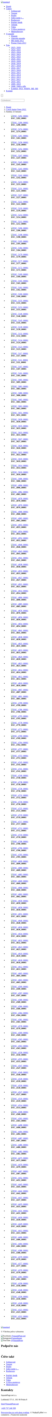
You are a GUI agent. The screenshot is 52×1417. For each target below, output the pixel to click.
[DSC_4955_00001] (19, 525)
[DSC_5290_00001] (19, 123)
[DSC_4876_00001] (19, 611)
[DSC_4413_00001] (19, 1231)
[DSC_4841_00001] (19, 630)
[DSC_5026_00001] (19, 446)
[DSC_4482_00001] (19, 1151)
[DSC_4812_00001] (19, 677)
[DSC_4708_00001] (19, 841)
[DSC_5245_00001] (19, 162)
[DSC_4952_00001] (19, 538)
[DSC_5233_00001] (19, 182)
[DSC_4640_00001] (19, 921)
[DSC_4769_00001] (19, 736)
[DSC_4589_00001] (19, 1000)
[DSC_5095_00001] (19, 380)
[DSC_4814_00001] (19, 670)
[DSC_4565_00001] (19, 1039)
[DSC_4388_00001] (19, 1250)
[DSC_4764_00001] (19, 742)
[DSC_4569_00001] (19, 1033)
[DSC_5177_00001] (19, 261)
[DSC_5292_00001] (19, 116)
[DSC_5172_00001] (19, 268)
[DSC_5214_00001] (19, 215)
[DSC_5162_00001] (19, 287)
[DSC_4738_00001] (19, 782)
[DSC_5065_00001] (19, 400)
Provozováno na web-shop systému (15, 1412)
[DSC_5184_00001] (19, 248)
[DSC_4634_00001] (19, 934)
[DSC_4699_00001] (19, 861)
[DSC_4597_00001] (19, 993)
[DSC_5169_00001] (19, 274)
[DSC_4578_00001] (19, 1026)
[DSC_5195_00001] (19, 241)
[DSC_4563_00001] (19, 1046)
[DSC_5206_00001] (19, 228)
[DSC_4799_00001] (19, 703)
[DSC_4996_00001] (19, 485)
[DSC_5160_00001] (19, 294)
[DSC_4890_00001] (19, 597)
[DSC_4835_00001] (19, 644)
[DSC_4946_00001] (19, 545)
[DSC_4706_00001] (19, 848)
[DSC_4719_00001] (19, 815)
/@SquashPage (17, 1340)
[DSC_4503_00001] (19, 1118)
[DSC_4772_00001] (19, 729)
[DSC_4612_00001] (19, 967)
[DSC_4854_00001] (19, 624)
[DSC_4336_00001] (19, 1296)
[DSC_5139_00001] (19, 327)
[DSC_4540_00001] (19, 1072)
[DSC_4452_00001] (19, 1178)
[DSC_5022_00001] (19, 452)
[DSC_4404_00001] (19, 1244)
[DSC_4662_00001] (19, 894)
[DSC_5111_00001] (19, 360)
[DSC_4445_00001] (19, 1184)
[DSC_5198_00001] (19, 235)
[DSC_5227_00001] (19, 195)
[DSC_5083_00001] (19, 386)
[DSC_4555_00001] (19, 1059)
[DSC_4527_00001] (19, 1092)
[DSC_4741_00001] (19, 769)
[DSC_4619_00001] (19, 954)
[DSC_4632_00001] (19, 940)
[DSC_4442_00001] (19, 1191)
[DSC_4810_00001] (19, 683)
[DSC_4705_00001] (19, 855)
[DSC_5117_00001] (19, 353)
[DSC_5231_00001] (19, 188)
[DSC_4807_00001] (19, 690)
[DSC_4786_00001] (19, 710)
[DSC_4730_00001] (19, 802)
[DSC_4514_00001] (19, 1105)
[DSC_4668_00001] (19, 888)
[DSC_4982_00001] (19, 492)
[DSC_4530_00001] (19, 1085)
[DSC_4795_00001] (19, 716)
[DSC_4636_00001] (19, 927)
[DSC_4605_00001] (19, 973)
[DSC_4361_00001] (19, 1277)
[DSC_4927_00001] (19, 578)
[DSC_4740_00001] (19, 775)
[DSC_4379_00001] (19, 1257)
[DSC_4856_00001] (19, 617)
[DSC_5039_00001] (19, 419)
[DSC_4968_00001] (19, 512)
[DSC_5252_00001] (19, 149)
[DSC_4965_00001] (19, 518)
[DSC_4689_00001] (19, 868)
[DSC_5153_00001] (19, 307)
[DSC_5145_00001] (19, 320)
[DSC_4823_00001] (19, 663)
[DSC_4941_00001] (19, 558)
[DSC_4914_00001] (19, 591)
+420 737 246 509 (8, 1408)
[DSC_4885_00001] (19, 604)
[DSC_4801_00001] (19, 696)
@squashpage (16, 1338)
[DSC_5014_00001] (19, 465)
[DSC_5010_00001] (19, 472)
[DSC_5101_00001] (19, 373)
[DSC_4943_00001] (19, 551)
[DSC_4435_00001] (19, 1204)
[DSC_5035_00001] (19, 426)
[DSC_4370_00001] (19, 1270)
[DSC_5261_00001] (19, 136)
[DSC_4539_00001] (19, 1079)
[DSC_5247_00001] (19, 155)
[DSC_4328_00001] (19, 1303)
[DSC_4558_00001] (19, 1052)
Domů (8, 107)
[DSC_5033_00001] (19, 432)
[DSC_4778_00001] (19, 723)
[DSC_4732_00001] (19, 795)
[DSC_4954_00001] (19, 531)
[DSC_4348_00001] (19, 1290)
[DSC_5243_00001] (19, 169)
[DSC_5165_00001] (19, 281)
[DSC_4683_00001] (19, 874)
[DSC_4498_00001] (19, 1125)
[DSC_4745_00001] (19, 762)
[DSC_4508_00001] (19, 1112)
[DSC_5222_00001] (19, 202)
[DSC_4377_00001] (19, 1264)
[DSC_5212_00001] (19, 221)
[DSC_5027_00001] (19, 439)
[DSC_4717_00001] (19, 822)
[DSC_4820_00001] (19, 657)
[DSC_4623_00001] (19, 947)
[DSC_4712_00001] (19, 828)
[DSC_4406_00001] (19, 1237)
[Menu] (2, 95)
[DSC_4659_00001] (19, 901)
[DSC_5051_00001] (19, 413)
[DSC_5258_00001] (19, 142)
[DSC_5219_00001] (19, 208)
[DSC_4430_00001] (19, 1217)
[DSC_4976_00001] (19, 505)
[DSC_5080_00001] (19, 393)
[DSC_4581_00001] (19, 1019)
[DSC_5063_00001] (19, 406)
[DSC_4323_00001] (19, 1310)
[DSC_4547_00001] (19, 1066)
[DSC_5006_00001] (19, 479)
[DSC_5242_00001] (19, 175)
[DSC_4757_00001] (19, 749)
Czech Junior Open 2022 (16, 109)
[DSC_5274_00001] (19, 129)
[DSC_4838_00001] (19, 637)
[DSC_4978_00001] (19, 498)
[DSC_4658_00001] (19, 907)
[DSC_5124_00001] (19, 340)
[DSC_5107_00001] (19, 367)
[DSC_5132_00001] (19, 334)
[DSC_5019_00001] (19, 459)
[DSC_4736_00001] (19, 789)
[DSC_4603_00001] (19, 980)
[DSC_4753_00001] (19, 756)
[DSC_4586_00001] (19, 1006)
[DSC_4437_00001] (19, 1198)
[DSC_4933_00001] (19, 571)
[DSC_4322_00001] (19, 1316)
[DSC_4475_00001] (19, 1158)
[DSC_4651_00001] (19, 914)
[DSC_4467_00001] (19, 1171)
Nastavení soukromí (19, 1415)
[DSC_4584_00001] (19, 1013)
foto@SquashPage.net (10, 1404)
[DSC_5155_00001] (19, 301)
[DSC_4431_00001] (19, 1211)
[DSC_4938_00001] (19, 564)
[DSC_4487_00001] (19, 1138)
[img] (5, 2)
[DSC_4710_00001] (19, 835)
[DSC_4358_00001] (19, 1283)
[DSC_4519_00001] (19, 1099)
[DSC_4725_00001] (19, 808)
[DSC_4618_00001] (19, 960)
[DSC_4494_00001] (19, 1132)
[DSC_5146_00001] (19, 314)
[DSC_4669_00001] (19, 881)
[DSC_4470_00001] (19, 1165)
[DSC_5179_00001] (19, 254)
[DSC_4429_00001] (19, 1224)
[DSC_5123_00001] (19, 347)
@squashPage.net (18, 1336)
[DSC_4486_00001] (19, 1145)
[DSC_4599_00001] (19, 987)
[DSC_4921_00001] (19, 584)
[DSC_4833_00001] (19, 650)
